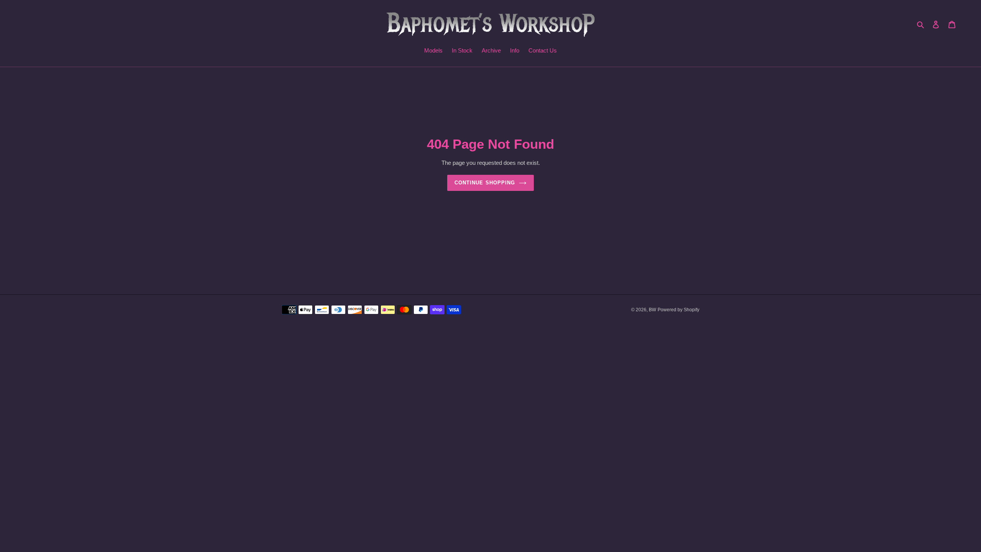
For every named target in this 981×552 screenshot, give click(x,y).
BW (652, 309)
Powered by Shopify (678, 309)
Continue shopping (484, 183)
